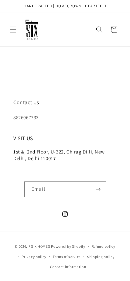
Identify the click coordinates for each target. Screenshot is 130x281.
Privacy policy (34, 256)
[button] (13, 29)
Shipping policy (101, 256)
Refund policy (103, 246)
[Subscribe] (98, 189)
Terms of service (67, 256)
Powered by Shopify (68, 246)
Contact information (68, 266)
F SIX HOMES (39, 246)
